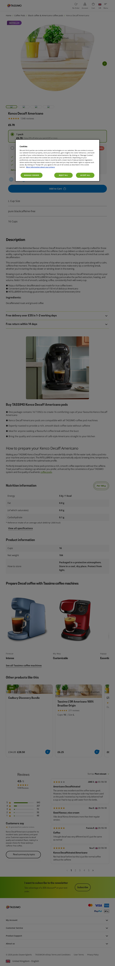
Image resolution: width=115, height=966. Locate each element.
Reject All (63, 175)
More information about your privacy (40, 167)
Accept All (85, 175)
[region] (57, 160)
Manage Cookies (31, 175)
